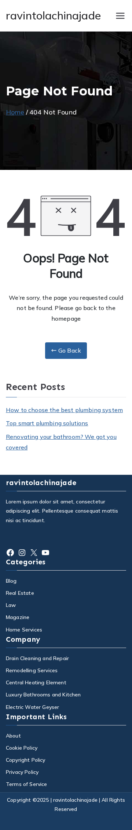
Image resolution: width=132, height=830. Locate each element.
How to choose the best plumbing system (64, 410)
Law (11, 605)
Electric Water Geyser (32, 707)
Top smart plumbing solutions (47, 423)
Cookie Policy (21, 748)
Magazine (17, 617)
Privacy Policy (22, 772)
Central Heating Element (36, 682)
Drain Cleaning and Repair (37, 658)
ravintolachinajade (53, 15)
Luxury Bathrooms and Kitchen (43, 694)
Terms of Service (26, 784)
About (13, 735)
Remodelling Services (32, 670)
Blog (11, 581)
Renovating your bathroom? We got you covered (61, 442)
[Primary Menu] (120, 16)
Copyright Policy (25, 760)
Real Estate (20, 593)
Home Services (24, 629)
